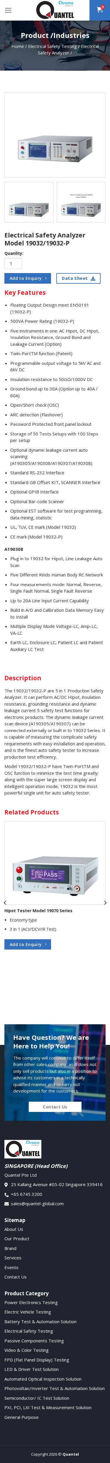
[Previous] (5, 903)
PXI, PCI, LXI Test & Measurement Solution (48, 1407)
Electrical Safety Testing (28, 1331)
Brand (10, 1248)
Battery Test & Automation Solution (40, 1321)
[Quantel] (55, 10)
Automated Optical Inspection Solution (43, 1379)
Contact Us (15, 1277)
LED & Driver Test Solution (31, 1369)
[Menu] (8, 10)
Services (12, 1258)
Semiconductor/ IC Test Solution (36, 1398)
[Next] (105, 903)
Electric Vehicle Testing (27, 1312)
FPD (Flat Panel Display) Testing (36, 1360)
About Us (13, 1229)
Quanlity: (13, 253)
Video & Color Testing (26, 1350)
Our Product (16, 1238)
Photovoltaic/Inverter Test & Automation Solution (54, 1388)
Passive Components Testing (34, 1341)
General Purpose (21, 1417)
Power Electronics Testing (31, 1302)
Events (11, 1267)
